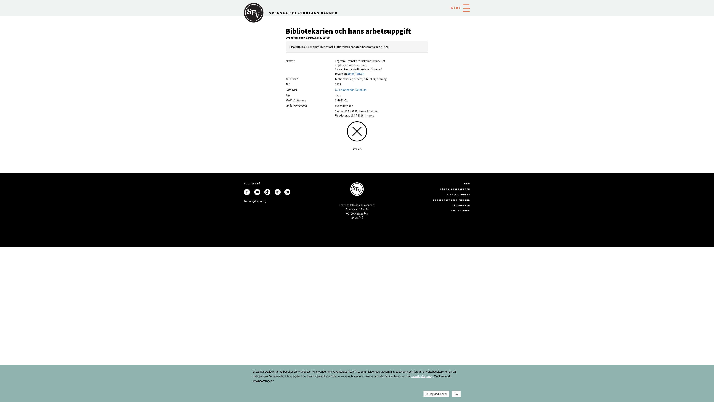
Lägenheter (461, 205)
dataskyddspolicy (421, 376)
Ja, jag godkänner (436, 394)
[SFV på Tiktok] (267, 192)
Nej (456, 394)
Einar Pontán (355, 73)
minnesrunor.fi (458, 194)
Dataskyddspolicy (247, 201)
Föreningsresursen (455, 189)
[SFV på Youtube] (257, 192)
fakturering (460, 210)
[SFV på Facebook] (247, 192)
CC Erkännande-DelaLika (350, 90)
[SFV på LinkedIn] (287, 192)
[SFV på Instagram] (278, 192)
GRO (467, 183)
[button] (466, 8)
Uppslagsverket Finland (451, 200)
